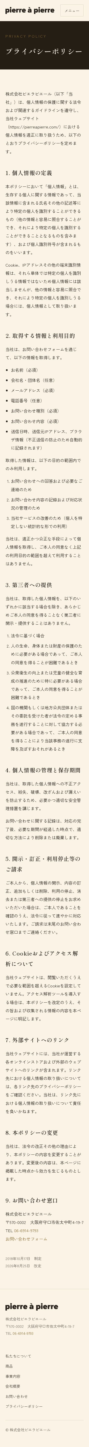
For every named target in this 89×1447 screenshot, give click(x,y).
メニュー (72, 10)
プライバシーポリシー (24, 1406)
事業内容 (12, 1376)
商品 (9, 1366)
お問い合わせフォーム (26, 1239)
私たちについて (18, 1356)
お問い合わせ (16, 1396)
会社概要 (12, 1386)
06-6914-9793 (26, 1230)
